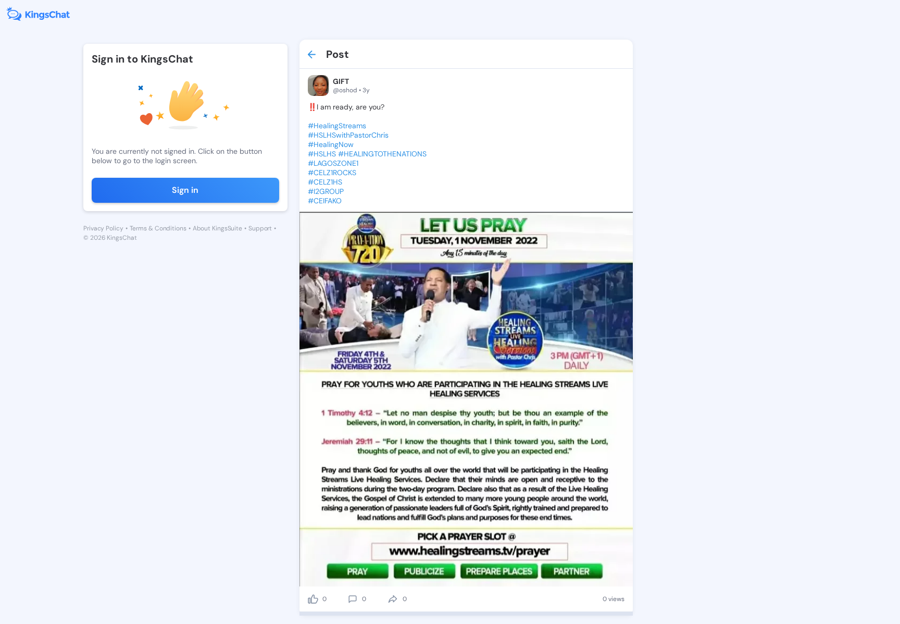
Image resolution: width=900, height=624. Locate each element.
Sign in (185, 190)
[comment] (352, 599)
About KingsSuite (217, 228)
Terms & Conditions (158, 228)
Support (260, 228)
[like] (313, 599)
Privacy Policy (103, 228)
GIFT (341, 81)
